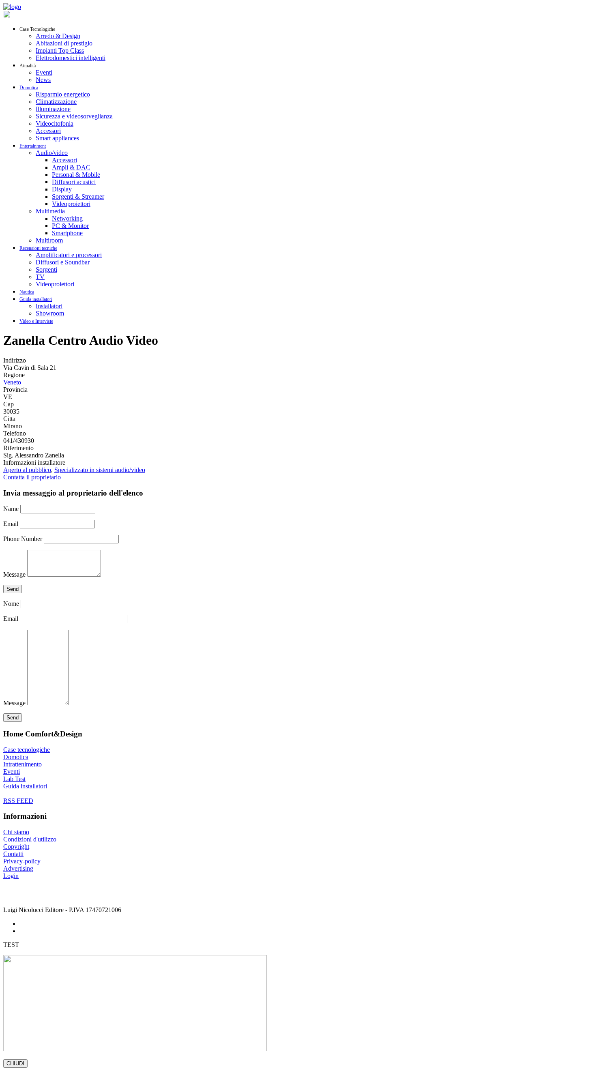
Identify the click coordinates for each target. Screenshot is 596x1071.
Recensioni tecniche (38, 248)
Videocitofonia (54, 123)
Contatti (13, 853)
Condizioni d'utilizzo (29, 839)
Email (10, 523)
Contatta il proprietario (32, 477)
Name (11, 508)
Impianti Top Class (60, 50)
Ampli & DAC (71, 167)
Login (11, 875)
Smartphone (67, 233)
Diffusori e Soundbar (63, 262)
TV (40, 276)
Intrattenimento (22, 764)
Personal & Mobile (76, 174)
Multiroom (49, 240)
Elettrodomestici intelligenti (70, 57)
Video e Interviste (36, 321)
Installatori (49, 306)
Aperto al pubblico (27, 469)
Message (14, 574)
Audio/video (52, 152)
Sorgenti (46, 269)
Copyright (16, 846)
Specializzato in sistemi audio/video (99, 469)
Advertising (18, 868)
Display (62, 189)
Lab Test (14, 778)
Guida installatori (35, 299)
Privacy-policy (22, 861)
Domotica (28, 87)
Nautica (26, 292)
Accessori (48, 130)
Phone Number (22, 538)
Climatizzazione (56, 101)
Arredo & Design (58, 35)
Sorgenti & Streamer (78, 196)
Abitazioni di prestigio (64, 43)
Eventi (44, 72)
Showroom (50, 313)
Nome (11, 603)
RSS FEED (18, 800)
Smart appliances (57, 138)
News (43, 79)
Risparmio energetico (63, 94)
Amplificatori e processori (69, 254)
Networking (67, 218)
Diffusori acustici (74, 181)
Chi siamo (16, 831)
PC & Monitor (70, 225)
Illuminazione (53, 108)
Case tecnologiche (26, 749)
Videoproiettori (71, 203)
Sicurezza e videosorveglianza (74, 116)
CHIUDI (15, 1063)
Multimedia (50, 211)
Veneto (12, 382)
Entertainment (32, 146)
